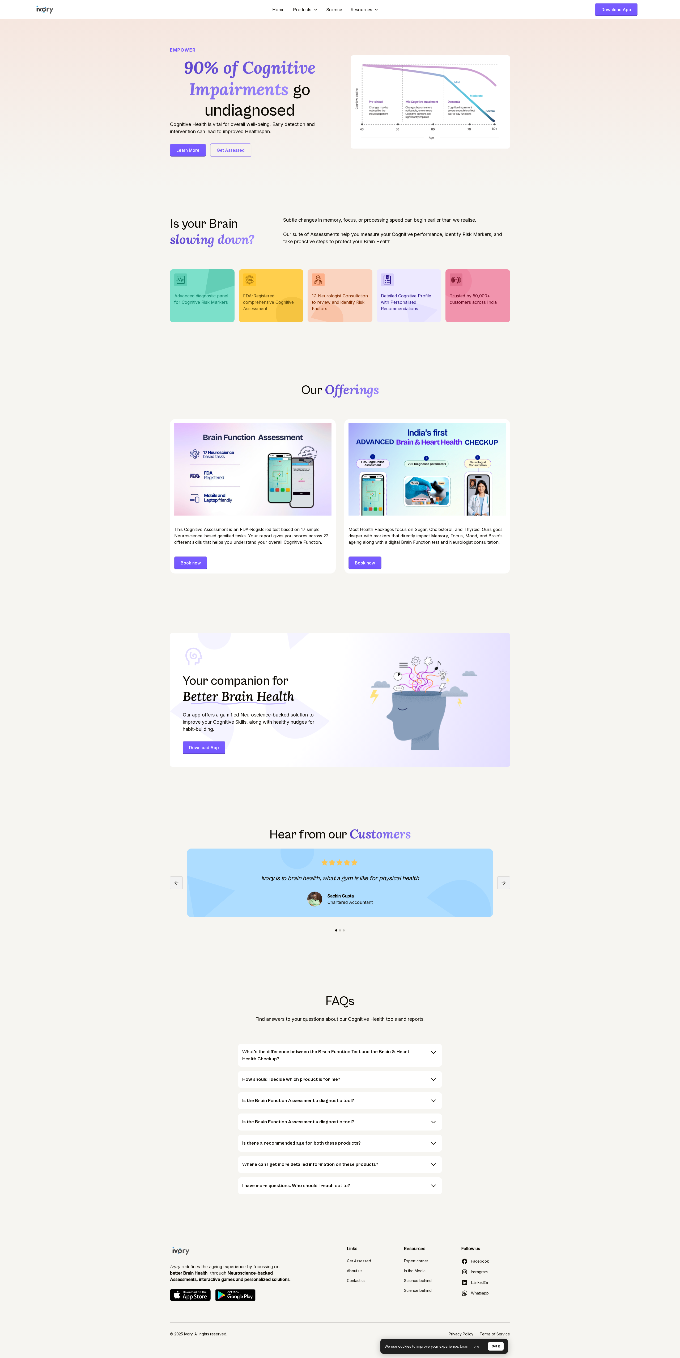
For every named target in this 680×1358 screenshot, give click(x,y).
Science (334, 9)
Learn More (187, 150)
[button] (305, 9)
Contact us (356, 1280)
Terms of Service (495, 1334)
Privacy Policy (461, 1334)
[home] (45, 9)
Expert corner (416, 1261)
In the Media (415, 1270)
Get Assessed (231, 150)
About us (354, 1270)
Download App (616, 9)
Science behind (418, 1280)
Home (278, 9)
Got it (496, 1346)
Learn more (469, 1346)
